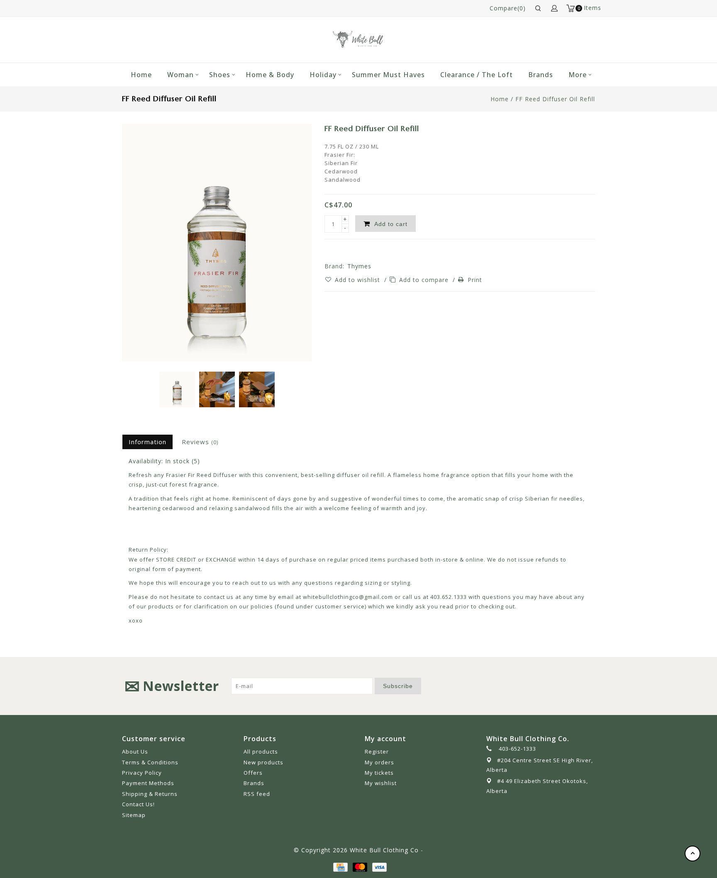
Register (377, 751)
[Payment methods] (339, 867)
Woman (180, 74)
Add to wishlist (358, 280)
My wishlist (381, 783)
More (577, 74)
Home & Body (270, 74)
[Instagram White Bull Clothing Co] (588, 686)
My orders (379, 762)
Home (141, 74)
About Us (135, 751)
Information (147, 442)
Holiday (323, 74)
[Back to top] (692, 853)
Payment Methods (148, 783)
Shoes (219, 74)
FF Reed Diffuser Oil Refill (555, 99)
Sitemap (134, 815)
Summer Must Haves (388, 74)
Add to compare (425, 280)
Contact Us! (138, 804)
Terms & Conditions (150, 762)
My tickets (379, 772)
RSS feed (257, 794)
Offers (253, 772)
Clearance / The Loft (476, 74)
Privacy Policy (142, 772)
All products (261, 751)
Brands (540, 74)
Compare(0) (508, 8)
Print (475, 280)
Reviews (200, 442)
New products (263, 762)
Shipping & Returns (150, 794)
